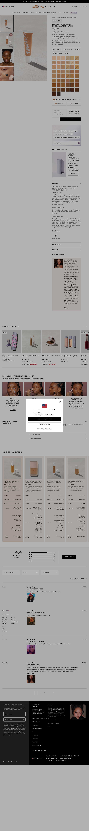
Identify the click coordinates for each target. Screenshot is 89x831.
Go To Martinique (44, 424)
